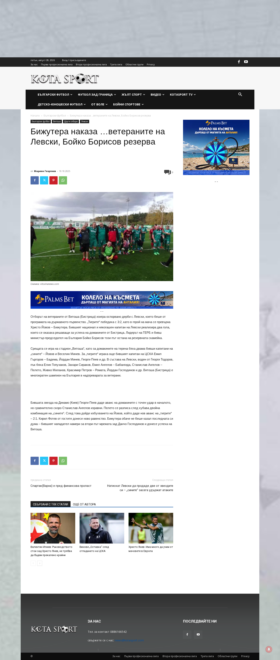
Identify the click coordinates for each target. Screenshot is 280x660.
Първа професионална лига (141, 656)
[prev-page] (33, 563)
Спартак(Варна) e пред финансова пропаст (61, 486)
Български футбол (55, 115)
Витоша (57, 121)
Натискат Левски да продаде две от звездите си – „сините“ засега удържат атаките (140, 488)
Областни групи (227, 656)
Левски (84, 121)
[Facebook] (239, 62)
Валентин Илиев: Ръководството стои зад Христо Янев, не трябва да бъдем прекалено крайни (51, 551)
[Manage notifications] (269, 649)
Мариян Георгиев (45, 171)
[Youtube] (245, 62)
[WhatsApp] (63, 180)
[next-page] (39, 563)
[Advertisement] (123, 28)
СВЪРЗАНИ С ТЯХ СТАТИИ (50, 504)
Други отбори (71, 121)
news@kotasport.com (129, 640)
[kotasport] (65, 78)
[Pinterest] (53, 180)
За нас (116, 656)
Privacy (245, 656)
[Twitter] (44, 180)
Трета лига (207, 656)
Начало (35, 115)
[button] (240, 94)
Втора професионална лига (180, 656)
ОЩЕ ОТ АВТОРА (84, 504)
